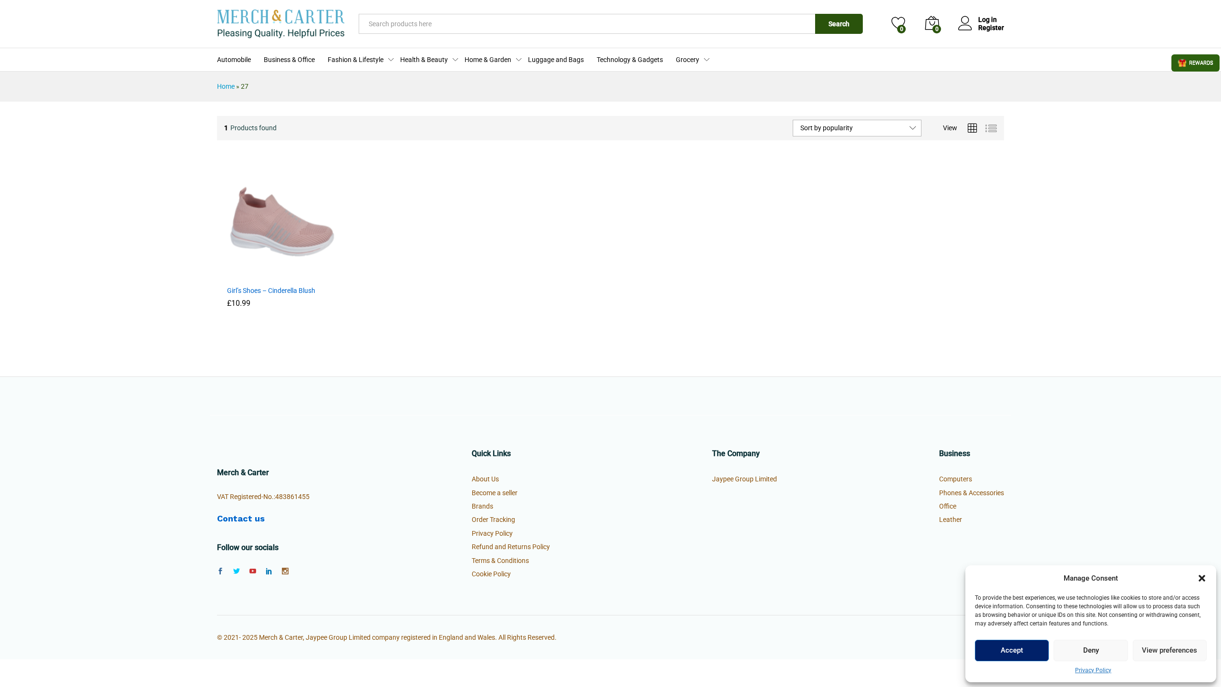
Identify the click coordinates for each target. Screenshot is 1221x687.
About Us (485, 479)
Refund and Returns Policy (511, 547)
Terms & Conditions (500, 560)
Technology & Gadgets (630, 59)
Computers (955, 479)
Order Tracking (493, 519)
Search (838, 24)
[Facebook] (220, 571)
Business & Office (289, 59)
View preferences (1169, 650)
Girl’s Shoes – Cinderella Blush (271, 290)
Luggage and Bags (556, 59)
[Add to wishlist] (303, 275)
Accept (1012, 650)
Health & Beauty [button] (424, 59)
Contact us (241, 518)
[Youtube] (253, 571)
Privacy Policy (1093, 670)
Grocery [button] (687, 59)
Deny (1091, 650)
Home (226, 86)
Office (947, 506)
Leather (950, 519)
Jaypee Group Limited (744, 479)
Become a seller (494, 493)
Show (1195, 63)
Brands (482, 506)
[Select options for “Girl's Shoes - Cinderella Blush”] (259, 275)
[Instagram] (285, 571)
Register (991, 27)
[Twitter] (236, 571)
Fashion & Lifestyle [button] (355, 59)
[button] (1202, 578)
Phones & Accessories (971, 493)
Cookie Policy (491, 574)
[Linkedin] (269, 571)
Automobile (234, 59)
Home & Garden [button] (488, 59)
